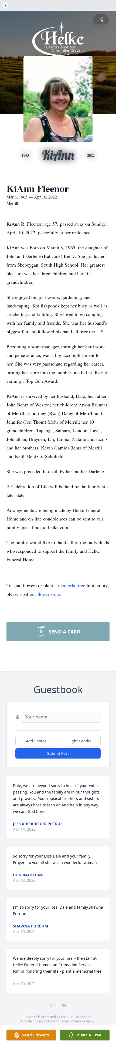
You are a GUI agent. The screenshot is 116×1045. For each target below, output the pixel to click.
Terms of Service (72, 1021)
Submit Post (58, 753)
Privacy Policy (43, 1021)
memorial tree (71, 585)
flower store (48, 594)
